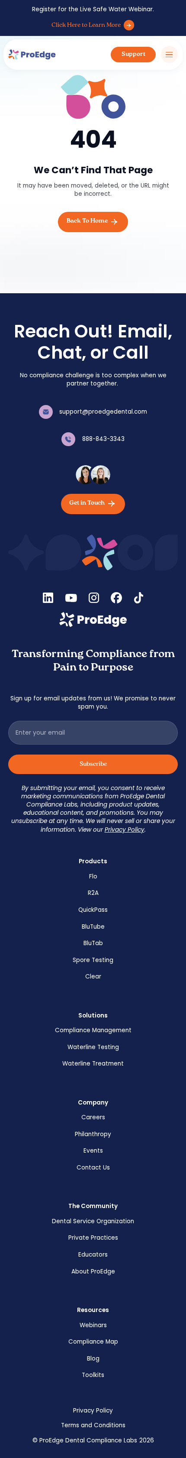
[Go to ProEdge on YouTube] (71, 598)
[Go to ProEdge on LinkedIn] (48, 598)
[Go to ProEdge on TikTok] (138, 597)
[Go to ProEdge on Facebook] (116, 597)
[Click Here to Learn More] (93, 25)
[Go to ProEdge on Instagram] (94, 598)
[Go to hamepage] (31, 54)
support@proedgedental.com (103, 412)
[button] (169, 54)
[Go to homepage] (93, 620)
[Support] (133, 54)
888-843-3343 (103, 439)
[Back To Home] (93, 222)
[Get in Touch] (93, 504)
